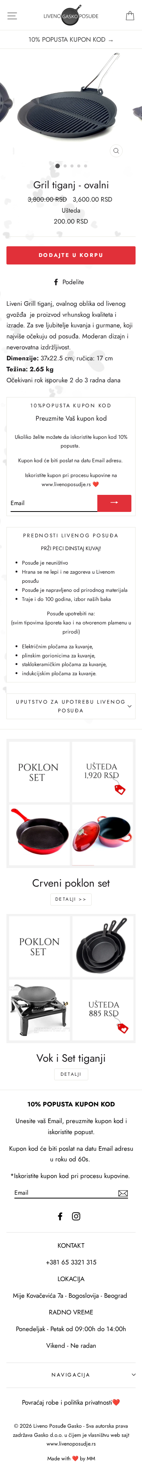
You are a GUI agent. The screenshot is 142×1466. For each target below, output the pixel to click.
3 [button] (72, 166)
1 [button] (57, 166)
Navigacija (70, 1374)
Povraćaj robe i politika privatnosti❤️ (71, 1402)
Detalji (71, 1074)
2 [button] (65, 166)
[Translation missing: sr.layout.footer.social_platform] (60, 1215)
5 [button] (86, 166)
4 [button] (79, 166)
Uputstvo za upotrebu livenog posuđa (71, 706)
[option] (71, 39)
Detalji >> (71, 899)
